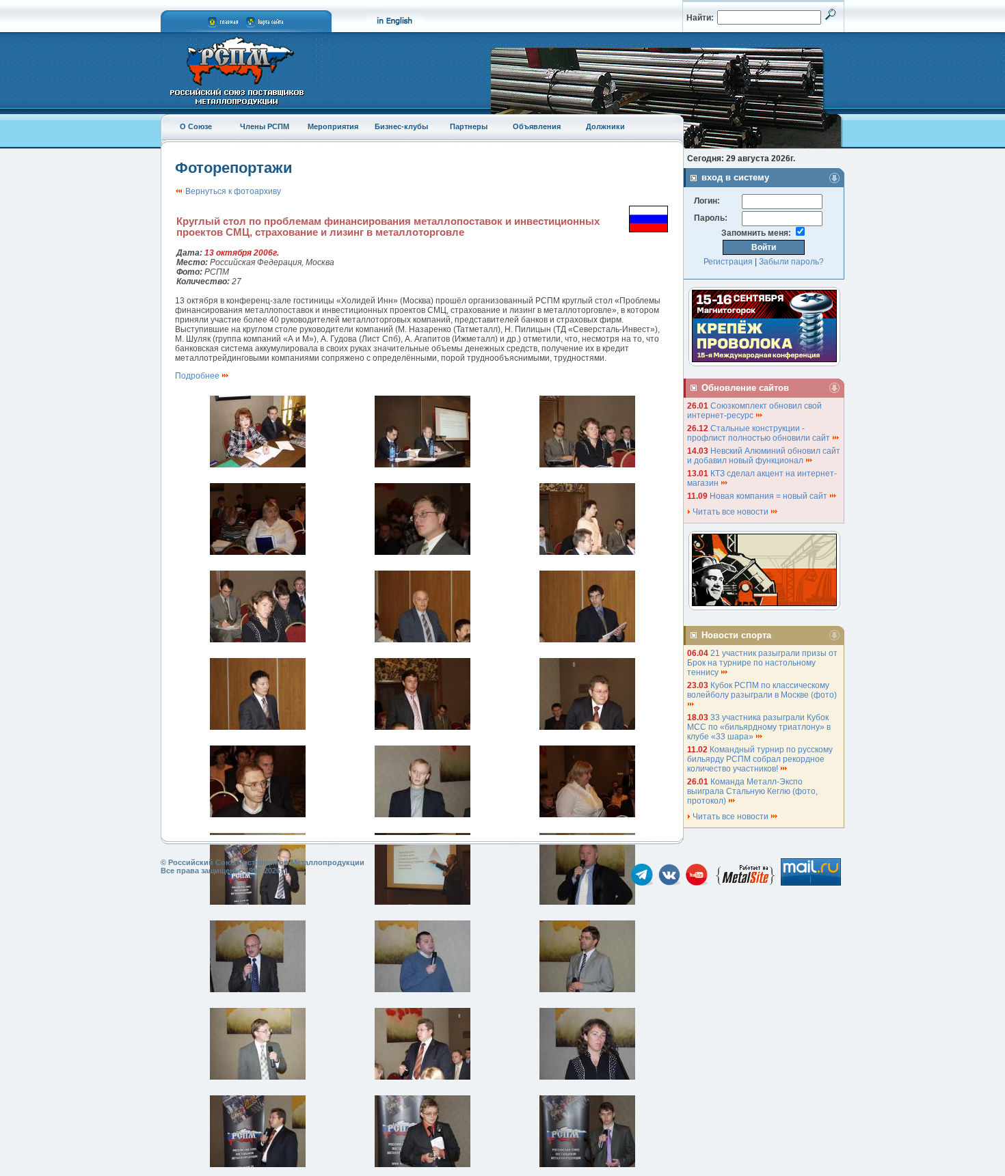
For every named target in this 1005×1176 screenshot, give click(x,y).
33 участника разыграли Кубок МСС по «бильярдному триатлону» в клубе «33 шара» (759, 727)
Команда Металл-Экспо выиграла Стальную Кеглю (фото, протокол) (752, 791)
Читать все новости (730, 512)
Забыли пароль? (791, 261)
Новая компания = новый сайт (769, 496)
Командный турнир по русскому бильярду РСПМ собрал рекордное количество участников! (760, 759)
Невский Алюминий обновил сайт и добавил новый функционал (763, 455)
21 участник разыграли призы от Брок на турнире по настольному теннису (762, 662)
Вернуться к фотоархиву (232, 191)
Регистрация (728, 261)
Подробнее (198, 376)
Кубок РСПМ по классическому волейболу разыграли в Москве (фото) (763, 690)
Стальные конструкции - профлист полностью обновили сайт (759, 433)
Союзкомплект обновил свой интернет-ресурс (754, 410)
